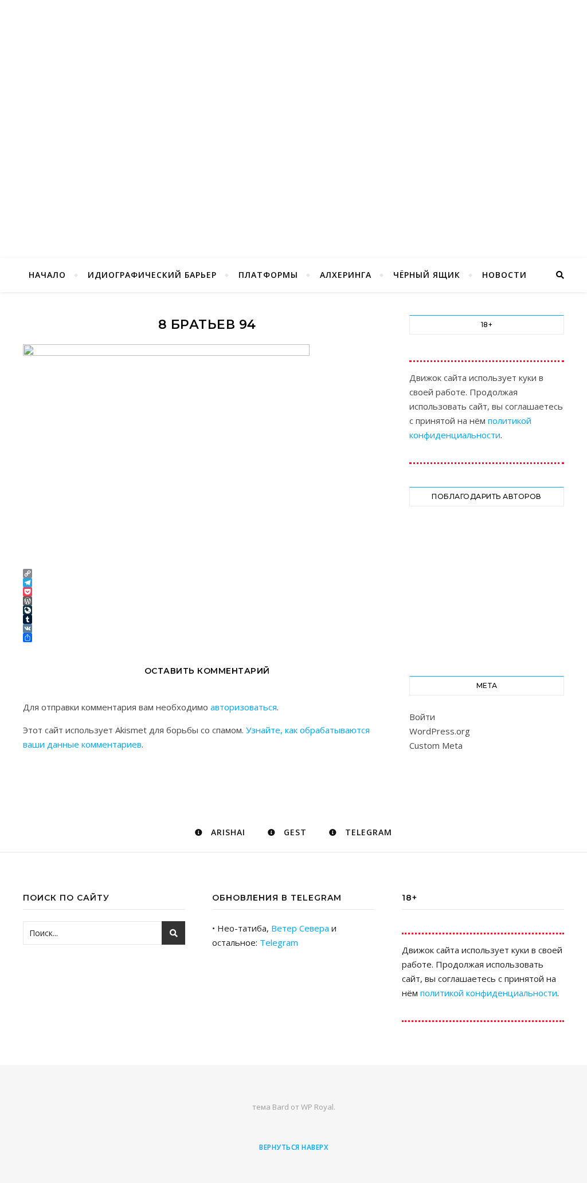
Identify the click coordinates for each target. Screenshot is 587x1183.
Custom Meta (436, 745)
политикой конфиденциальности (488, 993)
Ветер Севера (300, 928)
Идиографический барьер (152, 274)
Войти (422, 716)
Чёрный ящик (426, 274)
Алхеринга (345, 274)
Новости (504, 274)
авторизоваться (243, 707)
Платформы (268, 274)
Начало (47, 274)
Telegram (279, 942)
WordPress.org (439, 731)
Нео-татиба (293, 110)
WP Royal (317, 1107)
